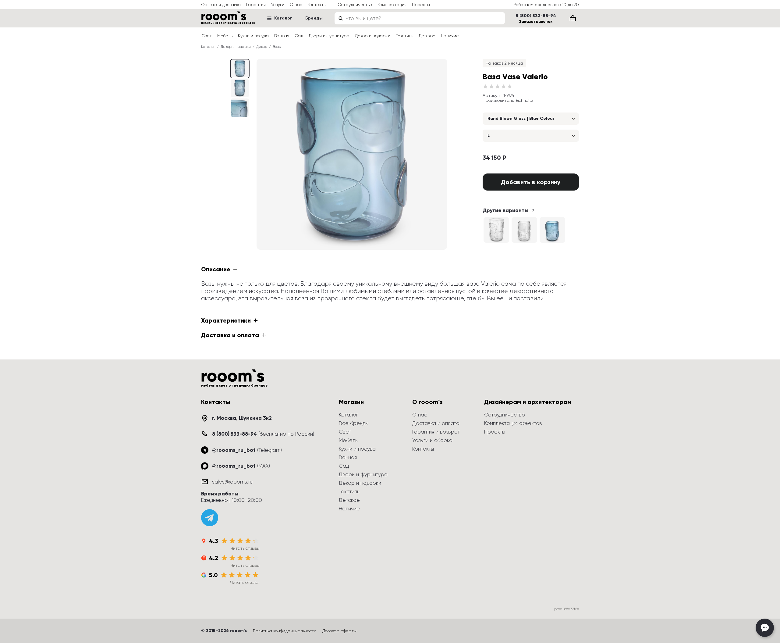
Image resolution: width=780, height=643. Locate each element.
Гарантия (256, 4)
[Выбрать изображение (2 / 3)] (240, 107)
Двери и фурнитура (329, 35)
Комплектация (392, 4)
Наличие (450, 35)
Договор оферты (339, 630)
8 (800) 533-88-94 (536, 15)
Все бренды (353, 423)
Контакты (316, 4)
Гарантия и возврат (436, 432)
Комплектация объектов (513, 423)
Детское (427, 35)
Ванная (281, 35)
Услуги (277, 4)
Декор (261, 47)
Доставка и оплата (435, 423)
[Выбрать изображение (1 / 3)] (240, 88)
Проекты (421, 4)
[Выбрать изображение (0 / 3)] (240, 68)
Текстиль (404, 35)
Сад (299, 35)
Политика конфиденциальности (284, 630)
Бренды (314, 18)
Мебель (224, 35)
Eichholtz (524, 100)
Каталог (283, 18)
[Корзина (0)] (573, 18)
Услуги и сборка (432, 440)
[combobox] (420, 18)
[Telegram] (209, 517)
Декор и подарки (372, 35)
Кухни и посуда (253, 35)
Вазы (277, 47)
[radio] (485, 86)
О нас (296, 4)
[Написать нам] (765, 628)
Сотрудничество (355, 4)
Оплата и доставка (221, 4)
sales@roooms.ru (232, 482)
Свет (206, 35)
